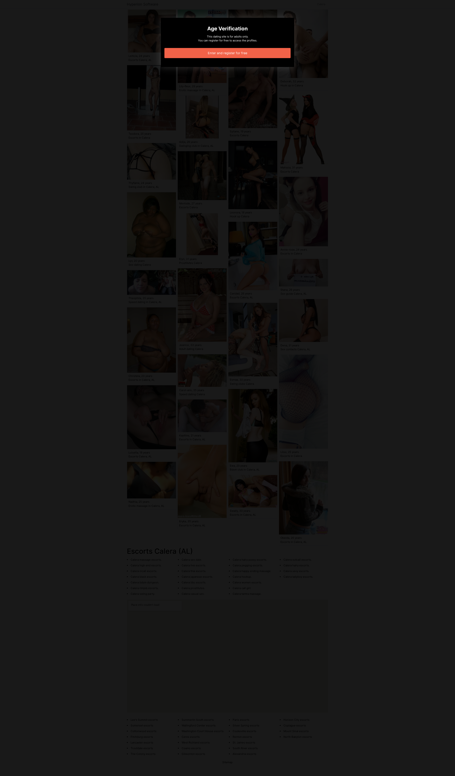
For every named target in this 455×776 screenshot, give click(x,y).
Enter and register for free (227, 53)
